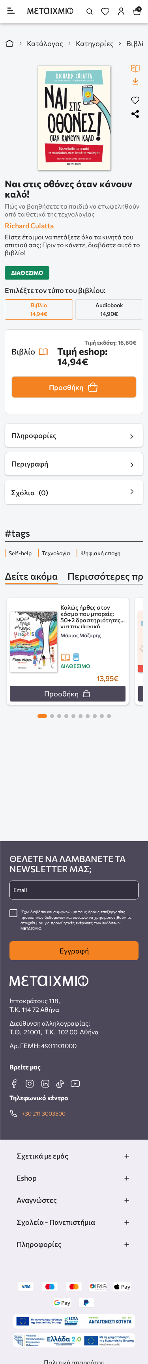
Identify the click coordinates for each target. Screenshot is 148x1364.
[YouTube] (75, 1083)
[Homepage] (50, 11)
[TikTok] (60, 1083)
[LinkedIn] (45, 1083)
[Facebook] (14, 1083)
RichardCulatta (29, 225)
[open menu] (11, 11)
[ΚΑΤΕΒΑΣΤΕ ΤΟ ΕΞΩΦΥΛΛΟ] (135, 81)
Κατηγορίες (95, 43)
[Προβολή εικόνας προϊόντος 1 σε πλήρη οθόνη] (73, 118)
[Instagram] (29, 1083)
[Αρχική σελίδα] (9, 43)
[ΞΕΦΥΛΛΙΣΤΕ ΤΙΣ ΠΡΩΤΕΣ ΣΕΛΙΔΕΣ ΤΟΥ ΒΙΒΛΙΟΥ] (135, 68)
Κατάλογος (45, 43)
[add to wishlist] (135, 100)
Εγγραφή (74, 950)
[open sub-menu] (126, 1156)
